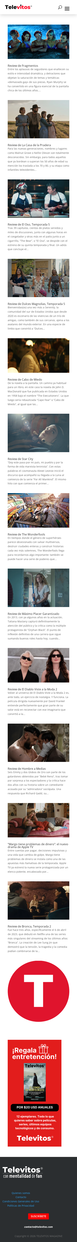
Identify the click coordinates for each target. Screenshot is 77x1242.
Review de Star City (20, 459)
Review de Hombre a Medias (27, 769)
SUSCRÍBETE (38, 1216)
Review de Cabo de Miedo (25, 379)
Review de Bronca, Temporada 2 (29, 926)
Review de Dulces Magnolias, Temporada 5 (36, 304)
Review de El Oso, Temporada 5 (29, 224)
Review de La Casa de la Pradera (29, 145)
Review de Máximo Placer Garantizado (33, 614)
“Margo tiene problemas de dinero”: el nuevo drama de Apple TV (38, 845)
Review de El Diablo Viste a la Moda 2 (32, 689)
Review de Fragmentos (23, 66)
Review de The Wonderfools (26, 534)
